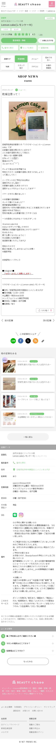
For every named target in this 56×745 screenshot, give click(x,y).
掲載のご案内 (34, 724)
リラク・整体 (23, 11)
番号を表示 (21, 462)
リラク (34, 11)
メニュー (35, 59)
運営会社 (16, 710)
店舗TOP (7, 59)
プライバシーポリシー (33, 707)
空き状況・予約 (19, 40)
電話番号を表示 (9, 47)
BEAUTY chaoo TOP (8, 11)
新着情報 (21, 59)
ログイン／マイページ (10, 724)
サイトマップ (49, 707)
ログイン (51, 5)
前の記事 (9, 320)
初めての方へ (48, 58)
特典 (7, 66)
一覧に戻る (28, 437)
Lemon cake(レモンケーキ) (16, 24)
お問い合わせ (37, 710)
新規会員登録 (6, 728)
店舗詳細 (44, 47)
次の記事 (47, 320)
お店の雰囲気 (48, 66)
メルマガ (4, 732)
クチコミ (35, 66)
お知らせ (26, 710)
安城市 (42, 11)
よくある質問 (6, 707)
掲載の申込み (34, 728)
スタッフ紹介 (21, 66)
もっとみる (28, 661)
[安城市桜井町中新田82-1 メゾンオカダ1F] (28, 47)
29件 (41, 34)
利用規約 (17, 707)
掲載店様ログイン (36, 732)
